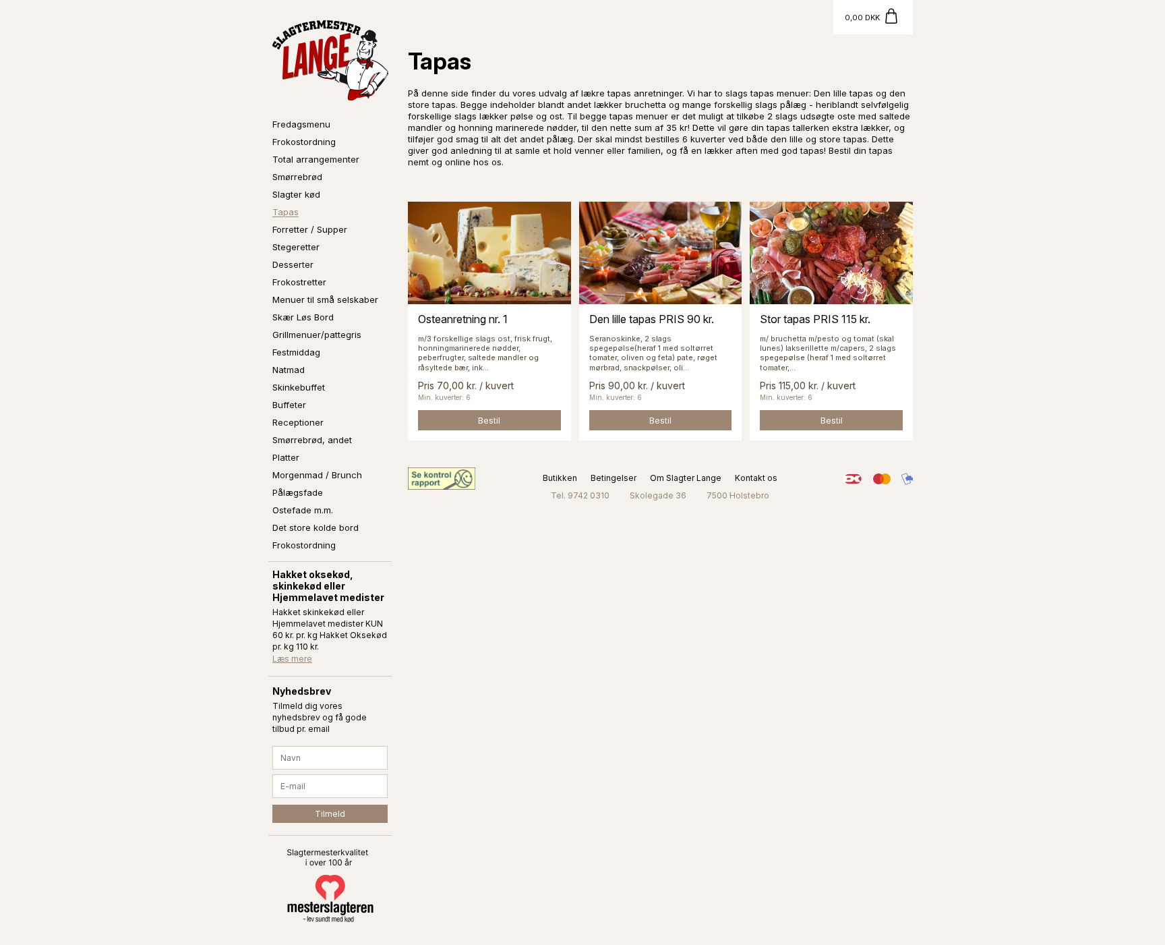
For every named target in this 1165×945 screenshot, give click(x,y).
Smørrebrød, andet (312, 439)
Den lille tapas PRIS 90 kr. (651, 319)
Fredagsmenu (301, 124)
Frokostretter (299, 282)
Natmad (288, 369)
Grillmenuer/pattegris (316, 334)
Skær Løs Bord (303, 317)
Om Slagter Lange (685, 478)
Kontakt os (756, 478)
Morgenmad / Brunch (317, 474)
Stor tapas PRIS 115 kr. (815, 319)
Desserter (292, 264)
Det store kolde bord (315, 527)
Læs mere (292, 659)
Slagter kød (296, 194)
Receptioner (298, 422)
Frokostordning (304, 141)
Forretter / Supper (309, 229)
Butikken (560, 478)
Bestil (489, 421)
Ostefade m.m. (302, 510)
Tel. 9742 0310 (580, 495)
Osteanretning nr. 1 (463, 319)
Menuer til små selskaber (325, 299)
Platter (285, 457)
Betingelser (613, 478)
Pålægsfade (297, 492)
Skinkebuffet (298, 387)
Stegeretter (296, 246)
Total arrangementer (315, 159)
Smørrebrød (297, 176)
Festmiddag (296, 352)
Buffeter (289, 404)
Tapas (285, 211)
